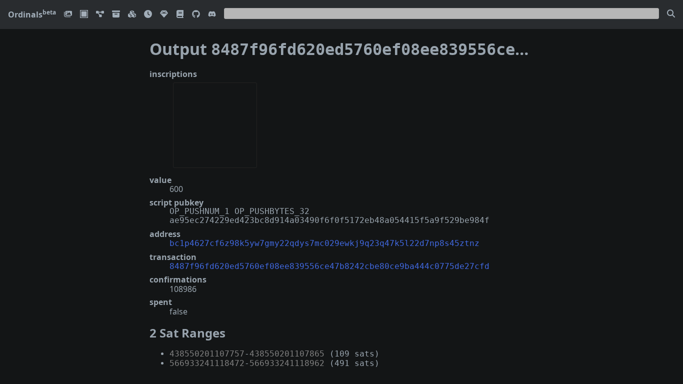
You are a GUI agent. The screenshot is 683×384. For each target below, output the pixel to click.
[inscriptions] (68, 15)
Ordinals (32, 14)
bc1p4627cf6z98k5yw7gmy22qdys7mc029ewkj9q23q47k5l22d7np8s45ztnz (325, 243)
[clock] (148, 15)
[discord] (212, 15)
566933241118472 (207, 363)
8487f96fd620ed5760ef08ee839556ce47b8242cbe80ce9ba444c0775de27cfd (330, 266)
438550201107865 (287, 353)
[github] (196, 15)
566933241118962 (287, 363)
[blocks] (132, 15)
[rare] (164, 15)
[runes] (84, 15)
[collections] (100, 15)
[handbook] (180, 15)
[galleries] (116, 15)
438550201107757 (207, 353)
